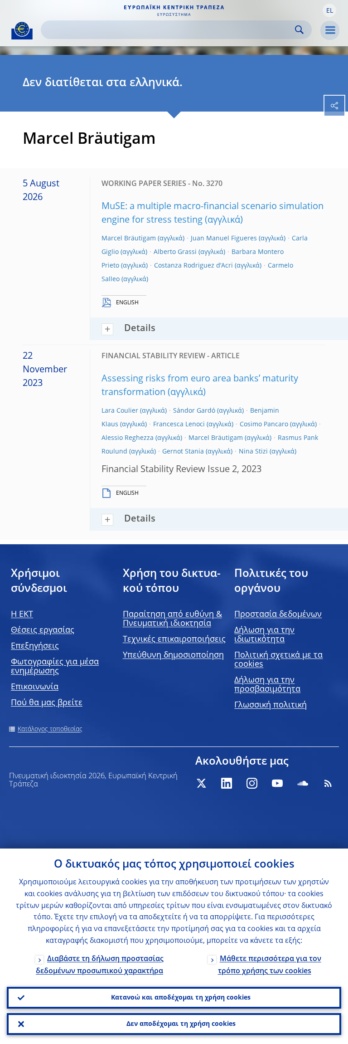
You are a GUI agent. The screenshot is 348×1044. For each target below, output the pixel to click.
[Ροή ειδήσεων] (328, 783)
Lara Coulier (120, 411)
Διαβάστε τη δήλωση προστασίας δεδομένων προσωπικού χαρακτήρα (100, 965)
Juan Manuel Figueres (224, 238)
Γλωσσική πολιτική (270, 705)
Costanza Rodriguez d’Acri (193, 266)
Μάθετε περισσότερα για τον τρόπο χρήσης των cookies (269, 965)
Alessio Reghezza (128, 438)
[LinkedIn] (226, 783)
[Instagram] (252, 783)
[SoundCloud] (303, 783)
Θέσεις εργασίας (42, 630)
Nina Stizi (253, 452)
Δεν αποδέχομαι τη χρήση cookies (181, 1024)
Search (299, 30)
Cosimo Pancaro (264, 424)
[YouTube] (277, 783)
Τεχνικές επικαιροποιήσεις (174, 639)
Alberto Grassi (175, 252)
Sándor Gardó (194, 411)
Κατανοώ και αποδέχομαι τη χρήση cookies (181, 998)
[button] (329, 10)
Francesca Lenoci (179, 424)
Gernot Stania (183, 452)
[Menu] (329, 30)
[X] (201, 783)
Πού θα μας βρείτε (46, 703)
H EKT (22, 614)
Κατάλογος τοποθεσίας (50, 729)
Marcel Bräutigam (129, 238)
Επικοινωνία (34, 687)
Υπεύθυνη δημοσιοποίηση (173, 655)
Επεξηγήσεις (35, 646)
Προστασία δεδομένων (278, 614)
